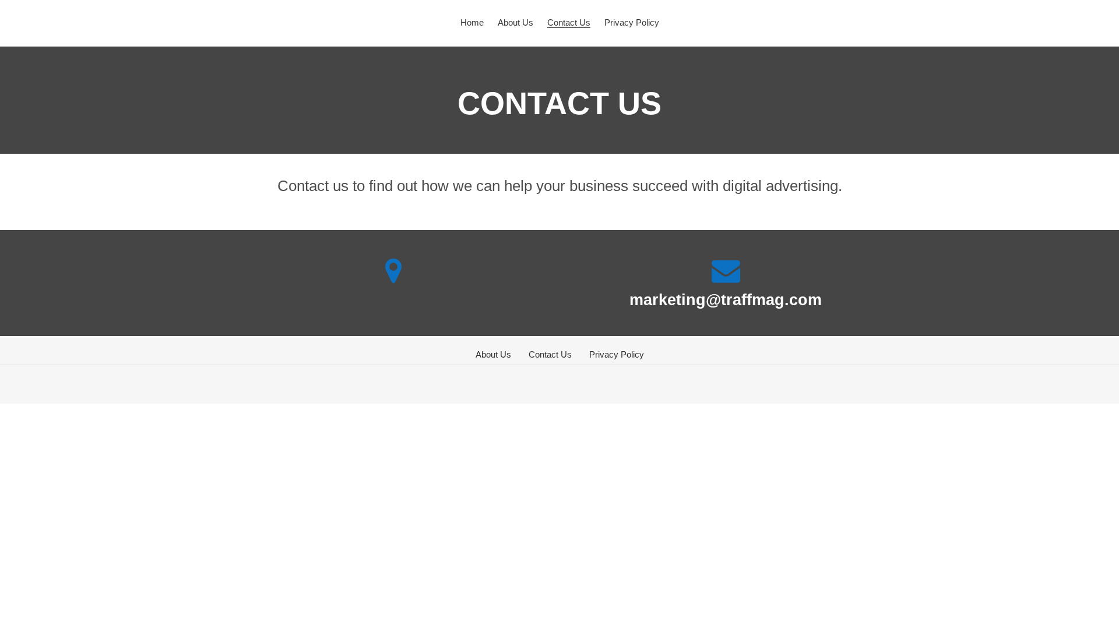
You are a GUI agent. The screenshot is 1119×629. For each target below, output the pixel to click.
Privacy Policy (616, 354)
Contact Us (550, 354)
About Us (493, 354)
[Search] (1070, 22)
